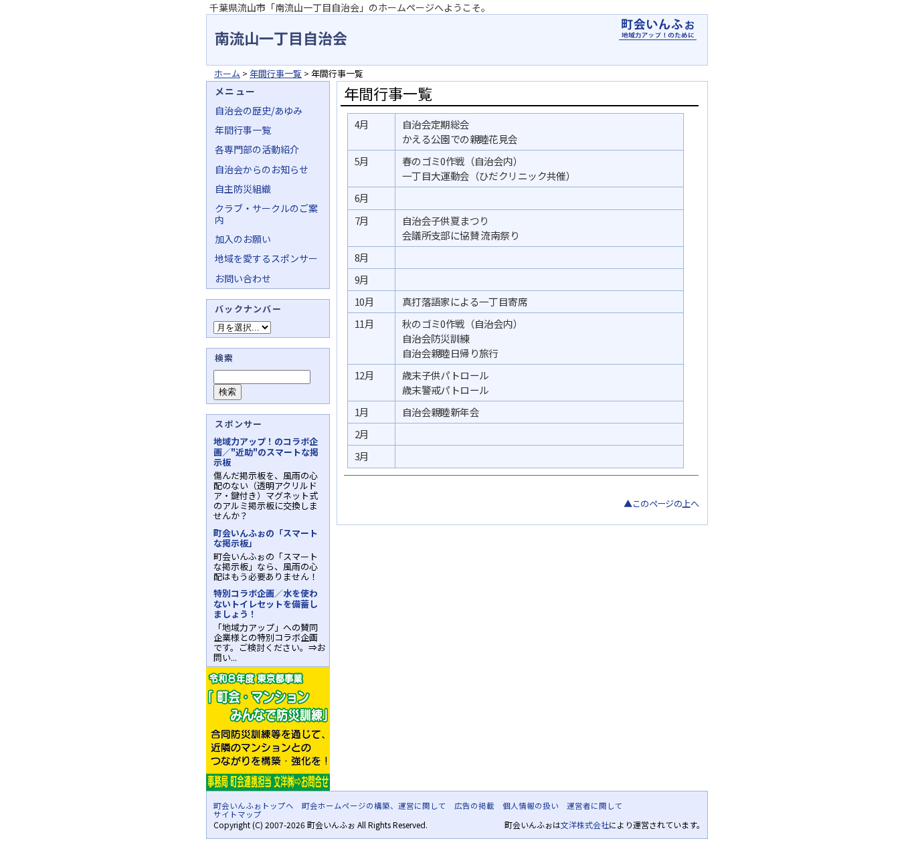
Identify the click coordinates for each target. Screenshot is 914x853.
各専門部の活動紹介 (257, 149)
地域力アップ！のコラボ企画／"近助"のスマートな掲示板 (265, 451)
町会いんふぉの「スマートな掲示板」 (265, 538)
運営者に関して (595, 805)
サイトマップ (237, 814)
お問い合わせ (243, 278)
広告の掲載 (474, 805)
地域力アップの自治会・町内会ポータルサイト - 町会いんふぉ (657, 29)
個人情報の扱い (530, 805)
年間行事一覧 (276, 73)
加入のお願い (243, 239)
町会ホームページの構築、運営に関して (374, 805)
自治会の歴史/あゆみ (258, 110)
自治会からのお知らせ (261, 169)
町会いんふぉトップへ (253, 805)
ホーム (227, 73)
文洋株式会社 (585, 824)
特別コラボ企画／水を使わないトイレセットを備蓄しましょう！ (265, 603)
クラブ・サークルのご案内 (266, 213)
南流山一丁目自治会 (281, 37)
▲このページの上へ (661, 503)
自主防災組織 (243, 188)
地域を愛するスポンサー (266, 258)
